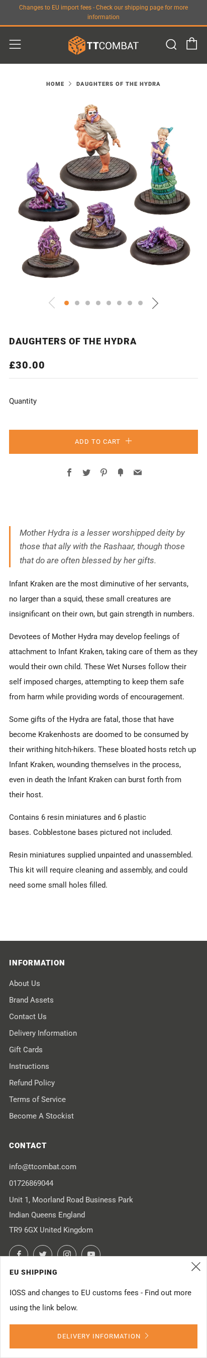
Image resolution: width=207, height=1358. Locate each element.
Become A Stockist (41, 1116)
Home (55, 84)
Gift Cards (26, 1049)
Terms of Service (37, 1099)
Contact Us (28, 1016)
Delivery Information (43, 1033)
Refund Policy (32, 1082)
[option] (103, 194)
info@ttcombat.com (42, 1166)
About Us (24, 983)
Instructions (29, 1066)
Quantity (23, 401)
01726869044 (31, 1183)
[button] (66, 303)
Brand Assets (31, 1000)
